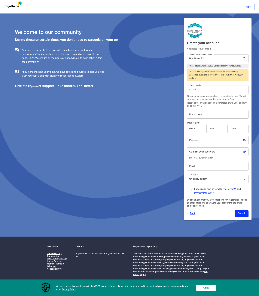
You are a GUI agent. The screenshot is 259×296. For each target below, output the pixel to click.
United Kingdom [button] (203, 179)
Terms (230, 189)
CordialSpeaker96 (221, 66)
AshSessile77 (207, 66)
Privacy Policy (202, 193)
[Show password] (244, 140)
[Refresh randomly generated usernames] (245, 58)
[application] (129, 287)
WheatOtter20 (235, 66)
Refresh (231, 75)
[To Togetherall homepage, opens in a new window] (13, 7)
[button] (197, 129)
